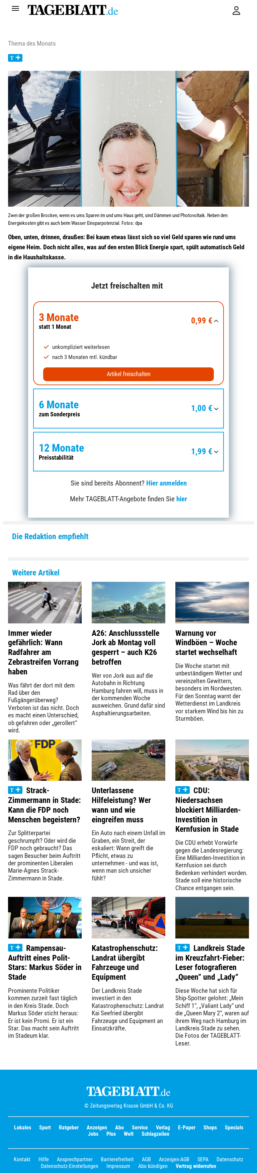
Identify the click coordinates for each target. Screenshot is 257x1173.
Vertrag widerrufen (196, 1166)
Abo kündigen (153, 1166)
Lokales (22, 1127)
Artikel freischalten (129, 374)
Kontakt (22, 1159)
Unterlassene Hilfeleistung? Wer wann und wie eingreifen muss (121, 805)
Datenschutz (230, 1159)
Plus (111, 1134)
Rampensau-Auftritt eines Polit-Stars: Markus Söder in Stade (45, 963)
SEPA (202, 1159)
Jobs (93, 1134)
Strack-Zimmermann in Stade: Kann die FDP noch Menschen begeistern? (44, 805)
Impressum (118, 1166)
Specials (234, 1127)
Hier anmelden (166, 483)
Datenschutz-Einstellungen (69, 1166)
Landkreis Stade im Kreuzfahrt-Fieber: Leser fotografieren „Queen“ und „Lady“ (210, 963)
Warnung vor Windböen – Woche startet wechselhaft (206, 642)
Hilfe (43, 1159)
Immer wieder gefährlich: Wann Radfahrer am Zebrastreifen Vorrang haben (43, 652)
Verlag (163, 1127)
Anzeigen (97, 1127)
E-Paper (186, 1127)
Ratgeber (69, 1127)
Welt (129, 1134)
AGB (146, 1159)
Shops (210, 1127)
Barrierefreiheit (117, 1159)
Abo (119, 1127)
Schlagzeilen (155, 1134)
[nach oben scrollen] (247, 1163)
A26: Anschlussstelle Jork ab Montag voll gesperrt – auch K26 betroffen (125, 647)
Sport (45, 1127)
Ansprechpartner (75, 1159)
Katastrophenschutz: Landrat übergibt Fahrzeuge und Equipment (125, 963)
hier (181, 499)
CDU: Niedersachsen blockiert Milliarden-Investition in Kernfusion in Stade (208, 810)
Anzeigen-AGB (174, 1159)
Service (140, 1127)
